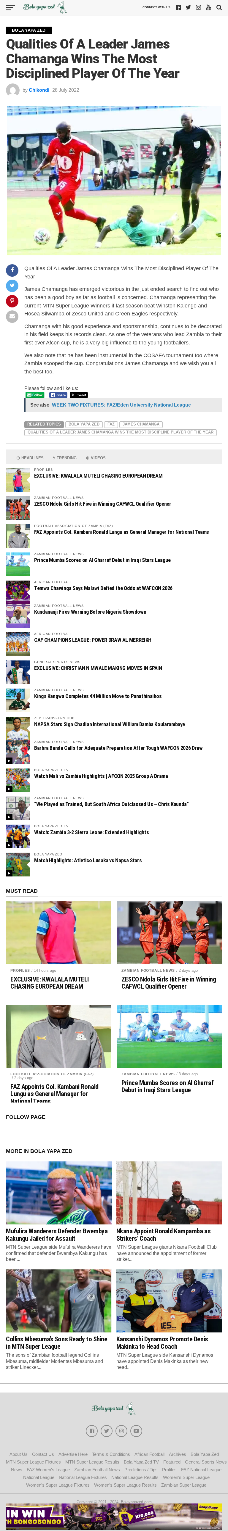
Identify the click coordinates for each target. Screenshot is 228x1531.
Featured (171, 1461)
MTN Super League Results (92, 1461)
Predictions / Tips (141, 1469)
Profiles (20, 970)
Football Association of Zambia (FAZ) (52, 1074)
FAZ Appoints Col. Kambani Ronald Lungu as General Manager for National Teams (121, 532)
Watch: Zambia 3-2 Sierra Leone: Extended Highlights (91, 832)
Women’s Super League (186, 1477)
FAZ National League (201, 1469)
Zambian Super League (183, 1485)
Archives (177, 1454)
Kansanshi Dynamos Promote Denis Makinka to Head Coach (162, 1342)
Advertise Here (73, 1454)
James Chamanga (141, 424)
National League (38, 1477)
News (16, 1469)
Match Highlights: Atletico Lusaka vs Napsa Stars (88, 860)
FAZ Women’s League (48, 1469)
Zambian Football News (148, 970)
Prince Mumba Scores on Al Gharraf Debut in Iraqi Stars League (102, 560)
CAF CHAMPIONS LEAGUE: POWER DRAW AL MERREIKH (92, 640)
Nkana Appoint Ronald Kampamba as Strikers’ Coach (163, 1234)
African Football (149, 1454)
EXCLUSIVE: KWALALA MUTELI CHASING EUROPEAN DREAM (98, 476)
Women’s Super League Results (125, 1485)
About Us (19, 1454)
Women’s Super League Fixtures (58, 1485)
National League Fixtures (83, 1477)
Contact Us (43, 1454)
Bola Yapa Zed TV (141, 1461)
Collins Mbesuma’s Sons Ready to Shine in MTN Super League (56, 1342)
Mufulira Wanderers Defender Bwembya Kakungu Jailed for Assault (56, 1234)
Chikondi (39, 90)
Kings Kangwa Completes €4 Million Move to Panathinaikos (98, 696)
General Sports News (206, 1461)
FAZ (111, 424)
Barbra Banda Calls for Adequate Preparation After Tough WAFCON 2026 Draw (118, 748)
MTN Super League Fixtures (33, 1461)
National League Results (135, 1477)
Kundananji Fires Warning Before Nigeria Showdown (90, 612)
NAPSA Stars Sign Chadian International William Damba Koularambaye (109, 724)
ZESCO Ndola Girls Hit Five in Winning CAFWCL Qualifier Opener (102, 504)
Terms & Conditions (111, 1454)
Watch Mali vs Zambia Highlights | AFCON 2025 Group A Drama (101, 776)
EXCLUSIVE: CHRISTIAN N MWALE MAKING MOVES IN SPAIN (98, 668)
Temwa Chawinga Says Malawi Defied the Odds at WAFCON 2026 (103, 588)
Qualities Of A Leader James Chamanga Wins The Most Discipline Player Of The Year (120, 432)
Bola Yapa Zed (84, 424)
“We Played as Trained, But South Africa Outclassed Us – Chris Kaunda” (111, 804)
